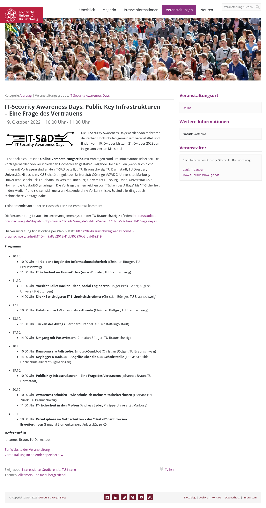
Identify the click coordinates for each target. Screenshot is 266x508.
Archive (203, 497)
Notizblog (190, 497)
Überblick (87, 9)
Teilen (169, 469)
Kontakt (216, 497)
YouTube (141, 497)
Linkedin (115, 497)
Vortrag (26, 95)
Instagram (107, 497)
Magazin (109, 9)
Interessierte (31, 469)
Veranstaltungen (179, 9)
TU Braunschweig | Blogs (52, 497)
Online (187, 108)
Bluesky (132, 497)
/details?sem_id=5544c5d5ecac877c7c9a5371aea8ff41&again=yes (109, 221)
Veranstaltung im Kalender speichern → (34, 455)
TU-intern (69, 469)
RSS (150, 497)
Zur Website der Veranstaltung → (29, 449)
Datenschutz (232, 497)
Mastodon (124, 497)
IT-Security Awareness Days (90, 95)
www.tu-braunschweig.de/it (201, 175)
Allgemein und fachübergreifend (42, 475)
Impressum (250, 497)
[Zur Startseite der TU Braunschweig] (21, 15)
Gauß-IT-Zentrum (194, 169)
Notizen (206, 9)
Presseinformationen (141, 9)
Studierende (51, 469)
